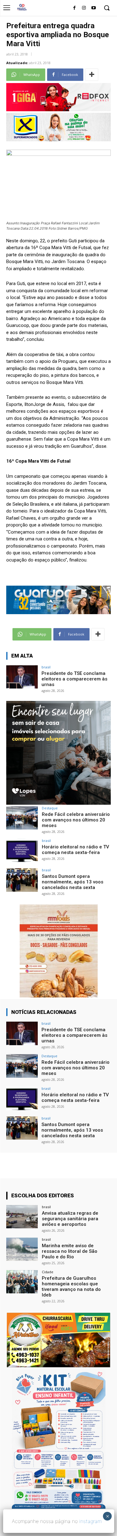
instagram (90, 1521)
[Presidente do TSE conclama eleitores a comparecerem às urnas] (22, 677)
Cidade (47, 1272)
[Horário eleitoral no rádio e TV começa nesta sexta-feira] (22, 850)
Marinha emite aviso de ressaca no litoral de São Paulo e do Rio (69, 1251)
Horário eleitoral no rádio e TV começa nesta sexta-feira (75, 849)
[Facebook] (74, 8)
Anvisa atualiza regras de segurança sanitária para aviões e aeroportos (70, 1218)
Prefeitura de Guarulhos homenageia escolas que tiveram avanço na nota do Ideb (71, 1286)
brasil (46, 667)
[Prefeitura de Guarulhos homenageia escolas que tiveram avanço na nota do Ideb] (22, 1281)
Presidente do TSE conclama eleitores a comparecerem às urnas (74, 679)
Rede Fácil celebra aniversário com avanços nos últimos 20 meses (76, 820)
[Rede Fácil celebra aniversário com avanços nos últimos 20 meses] (22, 818)
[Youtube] (93, 8)
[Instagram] (84, 8)
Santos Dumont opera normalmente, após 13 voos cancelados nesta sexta (72, 882)
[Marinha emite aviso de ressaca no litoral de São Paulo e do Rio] (22, 1249)
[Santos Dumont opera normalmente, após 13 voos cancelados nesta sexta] (22, 879)
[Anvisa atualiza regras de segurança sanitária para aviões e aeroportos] (22, 1216)
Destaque (50, 808)
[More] (91, 74)
